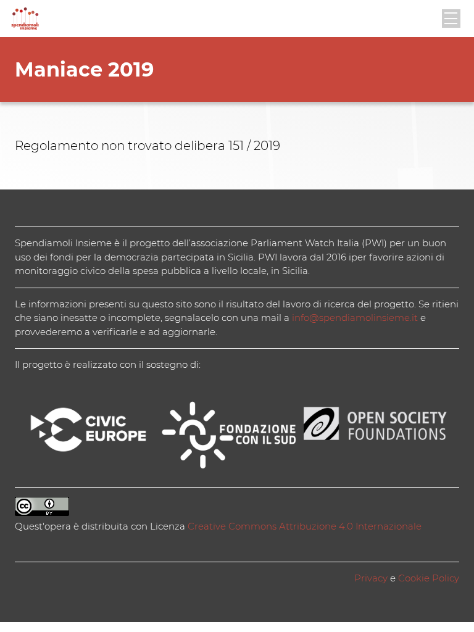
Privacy (371, 578)
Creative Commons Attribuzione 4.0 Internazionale (305, 526)
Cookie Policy (428, 578)
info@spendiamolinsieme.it (355, 317)
